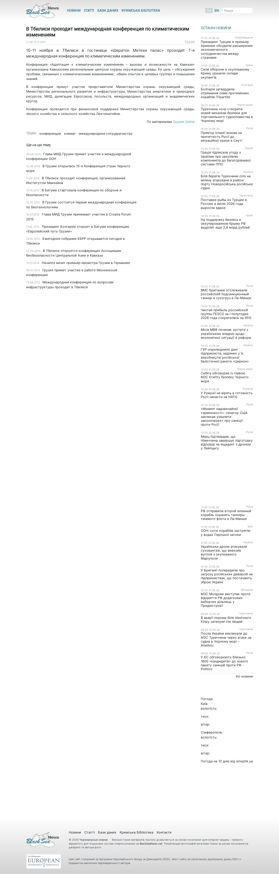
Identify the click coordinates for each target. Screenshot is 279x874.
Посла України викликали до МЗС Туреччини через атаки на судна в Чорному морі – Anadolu (226, 639)
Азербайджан (244, 37)
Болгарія (247, 84)
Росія (249, 128)
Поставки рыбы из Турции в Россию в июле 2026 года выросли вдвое (224, 204)
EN (216, 10)
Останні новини (216, 28)
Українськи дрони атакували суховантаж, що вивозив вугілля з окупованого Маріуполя (224, 552)
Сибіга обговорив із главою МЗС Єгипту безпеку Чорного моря (225, 377)
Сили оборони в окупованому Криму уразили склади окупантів (225, 73)
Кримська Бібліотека (141, 10)
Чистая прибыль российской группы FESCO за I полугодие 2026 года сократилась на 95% (226, 314)
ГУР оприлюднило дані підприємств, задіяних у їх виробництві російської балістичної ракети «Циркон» (225, 355)
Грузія (190, 42)
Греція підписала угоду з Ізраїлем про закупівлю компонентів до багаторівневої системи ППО (226, 158)
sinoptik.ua (244, 761)
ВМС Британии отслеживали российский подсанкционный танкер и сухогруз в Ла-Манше (226, 294)
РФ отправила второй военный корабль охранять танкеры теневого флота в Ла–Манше (226, 515)
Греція (249, 148)
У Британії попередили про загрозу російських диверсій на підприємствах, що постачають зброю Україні (227, 576)
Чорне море (245, 104)
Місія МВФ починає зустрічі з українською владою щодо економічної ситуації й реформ (226, 333)
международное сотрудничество (106, 133)
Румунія (248, 388)
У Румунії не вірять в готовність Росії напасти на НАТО (226, 395)
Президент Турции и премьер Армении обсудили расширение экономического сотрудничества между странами (227, 49)
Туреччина (246, 195)
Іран (250, 526)
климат (70, 133)
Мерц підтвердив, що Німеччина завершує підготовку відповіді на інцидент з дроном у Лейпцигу (227, 442)
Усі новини (244, 676)
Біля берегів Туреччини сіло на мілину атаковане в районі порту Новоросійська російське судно (227, 182)
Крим (249, 65)
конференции (50, 133)
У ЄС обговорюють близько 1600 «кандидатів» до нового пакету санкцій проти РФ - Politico (224, 663)
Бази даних (107, 10)
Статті (89, 10)
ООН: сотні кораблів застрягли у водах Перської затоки (225, 532)
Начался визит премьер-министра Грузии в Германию (86, 263)
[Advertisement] (169, 207)
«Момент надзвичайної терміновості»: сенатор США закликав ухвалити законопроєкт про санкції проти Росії (224, 416)
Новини (74, 10)
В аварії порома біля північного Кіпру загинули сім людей (226, 620)
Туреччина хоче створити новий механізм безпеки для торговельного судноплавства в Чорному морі (227, 115)
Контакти (164, 832)
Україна (248, 171)
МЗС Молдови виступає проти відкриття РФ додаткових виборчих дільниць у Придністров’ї (225, 600)
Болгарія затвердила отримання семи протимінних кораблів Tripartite (225, 93)
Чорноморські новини (94, 839)
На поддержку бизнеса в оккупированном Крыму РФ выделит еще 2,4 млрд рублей (225, 223)
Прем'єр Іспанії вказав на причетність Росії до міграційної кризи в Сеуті (221, 136)
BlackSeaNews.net (151, 843)
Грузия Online (184, 122)
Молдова (247, 589)
